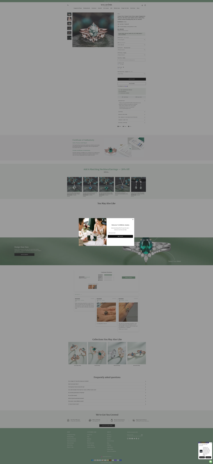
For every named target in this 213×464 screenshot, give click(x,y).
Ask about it (208, 457)
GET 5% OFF (120, 236)
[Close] (133, 219)
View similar (202, 457)
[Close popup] (211, 443)
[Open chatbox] (210, 461)
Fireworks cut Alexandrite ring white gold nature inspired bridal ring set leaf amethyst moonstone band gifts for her (206, 450)
